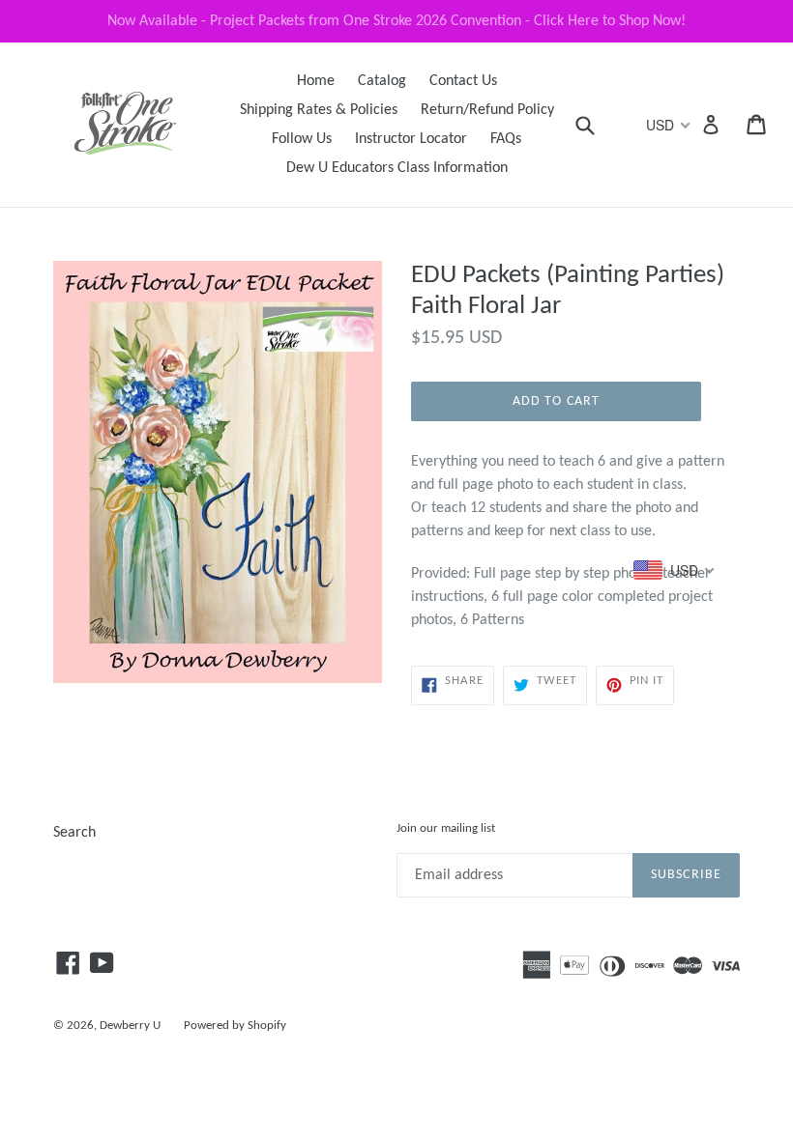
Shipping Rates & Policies (318, 110)
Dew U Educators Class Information (397, 168)
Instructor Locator (411, 139)
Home (316, 81)
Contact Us (463, 81)
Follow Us (302, 139)
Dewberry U (130, 1025)
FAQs (505, 139)
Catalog (382, 81)
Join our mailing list (445, 828)
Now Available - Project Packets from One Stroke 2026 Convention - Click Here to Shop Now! (396, 21)
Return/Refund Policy (487, 110)
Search (74, 833)
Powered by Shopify (235, 1025)
